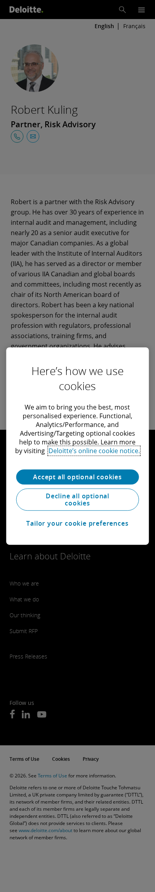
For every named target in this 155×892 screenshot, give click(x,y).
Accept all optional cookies (77, 477)
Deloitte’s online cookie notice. (94, 450)
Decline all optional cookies (77, 499)
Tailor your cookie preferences (77, 523)
